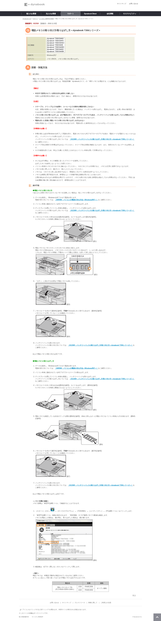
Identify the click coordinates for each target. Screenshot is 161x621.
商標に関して (92, 602)
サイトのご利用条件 (37, 616)
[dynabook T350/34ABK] (56, 51)
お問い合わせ (133, 4)
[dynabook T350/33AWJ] (56, 43)
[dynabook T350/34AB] (56, 45)
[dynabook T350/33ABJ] (56, 39)
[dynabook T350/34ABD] (56, 47)
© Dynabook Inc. (137, 616)
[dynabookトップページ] (34, 1)
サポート (35, 18)
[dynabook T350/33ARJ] (56, 41)
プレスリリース (79, 602)
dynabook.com (27, 18)
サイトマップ (121, 4)
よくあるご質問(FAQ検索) (46, 18)
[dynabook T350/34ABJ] (56, 49)
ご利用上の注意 (106, 602)
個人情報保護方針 (24, 616)
